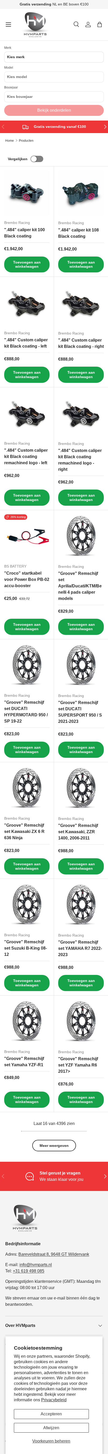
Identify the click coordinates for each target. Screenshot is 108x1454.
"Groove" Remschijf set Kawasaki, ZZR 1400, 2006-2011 (78, 831)
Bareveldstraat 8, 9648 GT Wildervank (53, 1254)
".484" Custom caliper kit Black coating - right (81, 343)
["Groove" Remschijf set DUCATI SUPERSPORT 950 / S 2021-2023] (81, 666)
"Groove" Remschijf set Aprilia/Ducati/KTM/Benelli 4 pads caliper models (80, 586)
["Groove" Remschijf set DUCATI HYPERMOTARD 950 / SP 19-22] (27, 666)
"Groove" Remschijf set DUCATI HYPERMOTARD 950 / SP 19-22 (26, 711)
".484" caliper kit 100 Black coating (24, 233)
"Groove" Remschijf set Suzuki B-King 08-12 (25, 948)
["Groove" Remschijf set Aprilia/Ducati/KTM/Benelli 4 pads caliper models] (81, 537)
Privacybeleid (54, 1400)
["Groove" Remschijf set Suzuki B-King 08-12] (27, 905)
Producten (26, 140)
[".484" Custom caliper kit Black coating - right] (81, 303)
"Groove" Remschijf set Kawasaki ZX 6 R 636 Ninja (24, 831)
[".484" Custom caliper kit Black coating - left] (27, 303)
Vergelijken (18, 159)
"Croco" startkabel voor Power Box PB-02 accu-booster (26, 579)
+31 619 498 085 (28, 1271)
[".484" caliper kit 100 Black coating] (27, 193)
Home (9, 140)
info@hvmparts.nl (35, 1264)
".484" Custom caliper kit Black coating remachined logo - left (26, 456)
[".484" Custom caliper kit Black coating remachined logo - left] (27, 414)
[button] (99, 24)
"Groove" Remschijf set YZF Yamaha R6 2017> (78, 1065)
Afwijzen (51, 1428)
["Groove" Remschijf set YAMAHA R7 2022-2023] (81, 905)
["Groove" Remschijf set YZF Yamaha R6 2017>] (81, 1022)
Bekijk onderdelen (54, 110)
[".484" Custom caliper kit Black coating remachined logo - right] (81, 414)
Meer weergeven (54, 1145)
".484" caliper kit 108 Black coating (78, 233)
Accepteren (51, 1414)
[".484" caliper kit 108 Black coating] (81, 193)
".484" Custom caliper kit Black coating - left (26, 343)
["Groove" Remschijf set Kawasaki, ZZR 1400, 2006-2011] (81, 789)
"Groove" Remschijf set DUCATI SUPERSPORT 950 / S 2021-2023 (80, 712)
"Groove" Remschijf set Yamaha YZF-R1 (24, 1061)
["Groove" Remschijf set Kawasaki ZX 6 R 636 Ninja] (27, 789)
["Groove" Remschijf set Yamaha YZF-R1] (27, 1022)
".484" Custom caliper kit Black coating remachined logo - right (80, 460)
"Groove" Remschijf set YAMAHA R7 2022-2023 (80, 948)
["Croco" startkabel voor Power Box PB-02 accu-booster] (27, 536)
